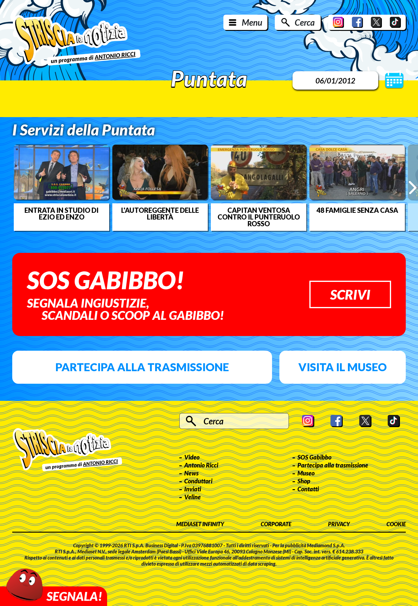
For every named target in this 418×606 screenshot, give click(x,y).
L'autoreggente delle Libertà (160, 213)
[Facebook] (357, 22)
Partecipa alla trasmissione (142, 367)
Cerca (305, 22)
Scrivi (350, 294)
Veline (192, 497)
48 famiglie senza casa (357, 210)
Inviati (192, 489)
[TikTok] (395, 22)
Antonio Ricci (201, 465)
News (191, 473)
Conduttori (198, 481)
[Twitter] (376, 22)
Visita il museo (342, 367)
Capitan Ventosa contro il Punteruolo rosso (259, 217)
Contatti (308, 489)
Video (192, 457)
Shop (303, 481)
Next (412, 187)
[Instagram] (338, 22)
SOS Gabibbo (314, 457)
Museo (306, 473)
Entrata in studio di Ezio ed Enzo (61, 213)
